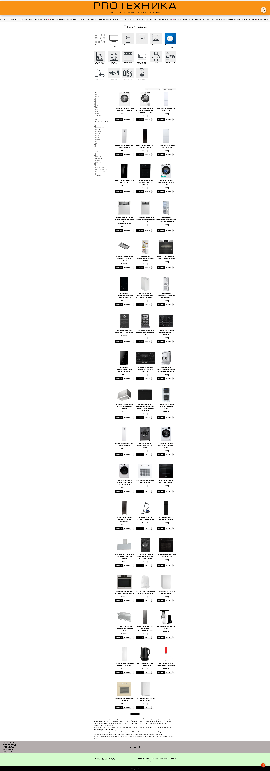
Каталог (112, 12)
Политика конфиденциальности (149, 12)
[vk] (137, 747)
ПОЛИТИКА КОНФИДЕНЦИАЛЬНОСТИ (163, 758)
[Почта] (135, 747)
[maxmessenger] (139, 747)
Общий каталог (141, 27)
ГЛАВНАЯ (139, 758)
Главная (130, 27)
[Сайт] (131, 747)
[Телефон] (133, 747)
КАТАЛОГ (146, 758)
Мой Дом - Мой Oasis (126, 12)
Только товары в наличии (102, 121)
